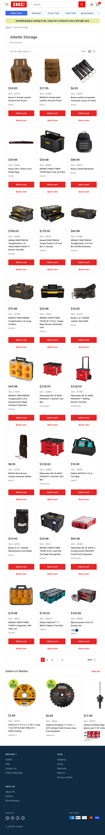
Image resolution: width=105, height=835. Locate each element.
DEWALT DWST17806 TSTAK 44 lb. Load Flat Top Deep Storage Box (50, 551)
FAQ (7, 764)
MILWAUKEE (45, 406)
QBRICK (74, 633)
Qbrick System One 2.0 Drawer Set (82, 624)
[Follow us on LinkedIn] (23, 818)
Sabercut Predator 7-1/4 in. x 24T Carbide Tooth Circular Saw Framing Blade (61, 728)
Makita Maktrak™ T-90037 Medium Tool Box (51, 624)
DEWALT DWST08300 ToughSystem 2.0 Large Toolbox (19, 321)
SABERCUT (12, 735)
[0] (97, 4)
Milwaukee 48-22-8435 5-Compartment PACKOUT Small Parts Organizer (83, 551)
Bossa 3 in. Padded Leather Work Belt (80, 319)
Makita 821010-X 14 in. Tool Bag (82, 475)
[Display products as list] (94, 51)
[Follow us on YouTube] (18, 818)
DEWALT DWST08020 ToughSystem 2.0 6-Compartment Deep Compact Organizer (18, 400)
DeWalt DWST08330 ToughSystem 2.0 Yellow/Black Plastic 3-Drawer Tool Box (19, 245)
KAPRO (11, 176)
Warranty (62, 768)
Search (8, 759)
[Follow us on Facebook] (7, 818)
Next (90, 659)
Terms (60, 764)
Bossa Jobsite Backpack (82, 169)
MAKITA (74, 480)
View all (96, 671)
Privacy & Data (64, 777)
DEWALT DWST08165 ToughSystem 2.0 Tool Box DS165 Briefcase (81, 243)
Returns (61, 772)
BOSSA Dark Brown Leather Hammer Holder (19, 475)
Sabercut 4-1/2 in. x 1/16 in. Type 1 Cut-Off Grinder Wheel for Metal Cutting (24, 728)
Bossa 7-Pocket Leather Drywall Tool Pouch (19, 99)
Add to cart (21, 113)
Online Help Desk (14, 772)
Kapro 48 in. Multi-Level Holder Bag (19, 170)
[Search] (81, 4)
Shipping (61, 759)
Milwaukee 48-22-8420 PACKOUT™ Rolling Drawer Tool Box (82, 398)
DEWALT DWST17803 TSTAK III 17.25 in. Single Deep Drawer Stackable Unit (51, 322)
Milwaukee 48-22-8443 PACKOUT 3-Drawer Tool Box (51, 476)
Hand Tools (71, 13)
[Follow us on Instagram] (12, 818)
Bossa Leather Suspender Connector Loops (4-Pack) (83, 99)
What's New (16, 13)
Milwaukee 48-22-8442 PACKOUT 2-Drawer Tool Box (51, 398)
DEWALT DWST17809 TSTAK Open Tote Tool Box (52, 170)
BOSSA (11, 105)
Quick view (21, 120)
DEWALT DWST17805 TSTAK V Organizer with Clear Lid (19, 625)
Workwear (36, 13)
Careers (9, 796)
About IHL (10, 791)
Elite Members (12, 800)
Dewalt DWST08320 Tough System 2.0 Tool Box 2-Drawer (51, 243)
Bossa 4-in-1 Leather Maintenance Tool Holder (20, 549)
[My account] (91, 4)
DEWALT (43, 176)
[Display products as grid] (89, 51)
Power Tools (53, 13)
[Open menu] (6, 4)
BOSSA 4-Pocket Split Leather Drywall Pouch (51, 99)
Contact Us (10, 768)
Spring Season (87, 13)
